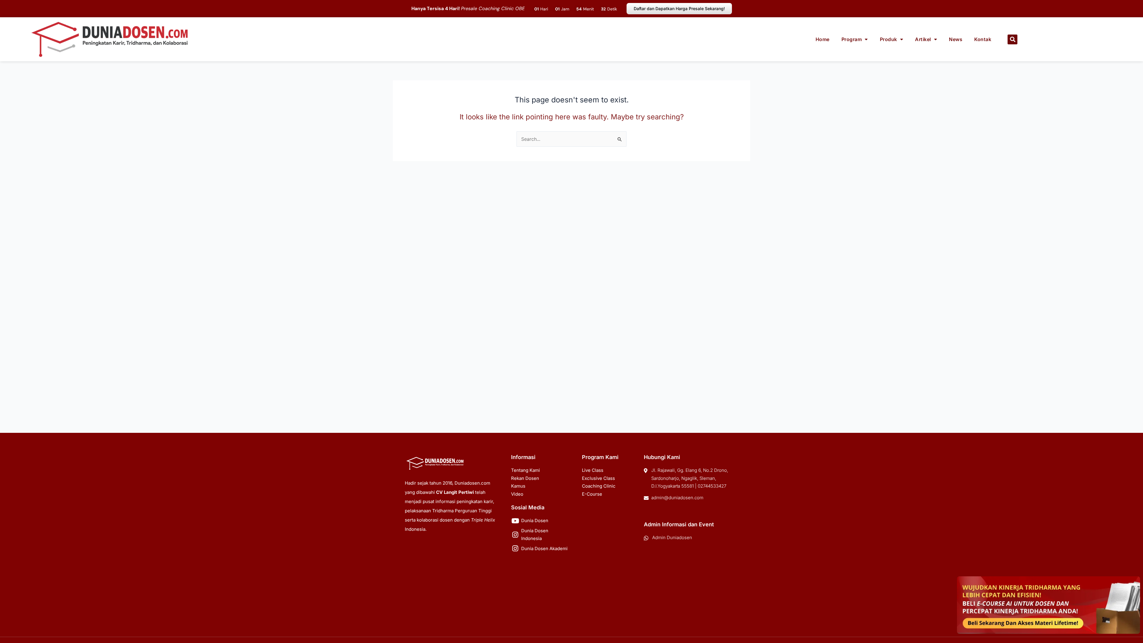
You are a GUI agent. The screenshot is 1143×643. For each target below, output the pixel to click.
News (955, 39)
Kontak (982, 39)
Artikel (923, 39)
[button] (1012, 39)
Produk (888, 39)
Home (823, 39)
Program (851, 39)
